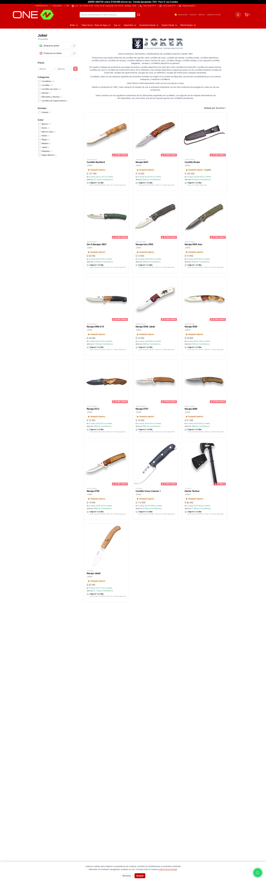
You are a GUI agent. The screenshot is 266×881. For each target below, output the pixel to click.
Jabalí (45, 147)
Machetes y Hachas (52, 97)
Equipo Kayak (168, 25)
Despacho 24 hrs (214, 15)
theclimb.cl (57, 6)
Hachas (46, 93)
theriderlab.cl (41, 6)
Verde (45, 135)
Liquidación (182, 15)
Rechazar (126, 875)
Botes (72, 25)
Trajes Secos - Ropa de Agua (94, 25)
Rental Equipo (186, 25)
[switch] (73, 45)
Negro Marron (49, 155)
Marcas (201, 15)
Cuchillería (48, 81)
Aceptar (140, 875)
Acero (45, 128)
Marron (46, 124)
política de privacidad (167, 869)
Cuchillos (47, 85)
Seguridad (128, 25)
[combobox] (221, 108)
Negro (46, 139)
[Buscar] (138, 14)
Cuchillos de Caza (51, 89)
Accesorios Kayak (147, 25)
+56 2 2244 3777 (169, 6)
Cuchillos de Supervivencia (55, 100)
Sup (115, 25)
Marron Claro (49, 131)
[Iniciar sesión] (238, 14)
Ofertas (193, 15)
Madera (46, 143)
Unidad (46, 112)
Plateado (47, 151)
